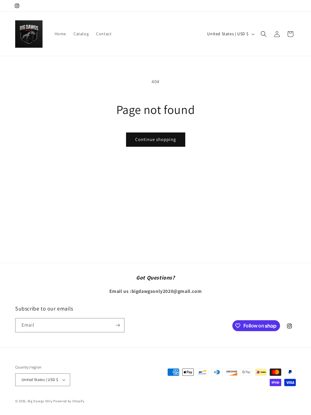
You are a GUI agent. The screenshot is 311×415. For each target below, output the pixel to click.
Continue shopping (155, 139)
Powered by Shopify (68, 401)
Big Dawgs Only (40, 401)
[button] (263, 34)
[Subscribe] (117, 325)
